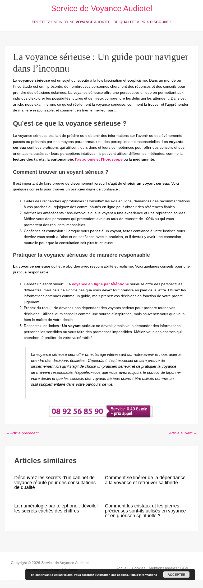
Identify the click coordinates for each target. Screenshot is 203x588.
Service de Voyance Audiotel (101, 8)
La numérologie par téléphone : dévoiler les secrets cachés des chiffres (56, 508)
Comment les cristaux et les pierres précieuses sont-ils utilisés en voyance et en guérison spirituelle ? (145, 510)
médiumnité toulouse (4, 583)
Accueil (122, 568)
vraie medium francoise (15, 583)
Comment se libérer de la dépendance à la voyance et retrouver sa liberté (145, 480)
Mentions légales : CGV (168, 568)
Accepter (176, 574)
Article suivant (183, 433)
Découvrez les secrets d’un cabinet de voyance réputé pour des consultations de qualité (55, 482)
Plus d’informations (143, 575)
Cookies (138, 568)
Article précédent (22, 433)
